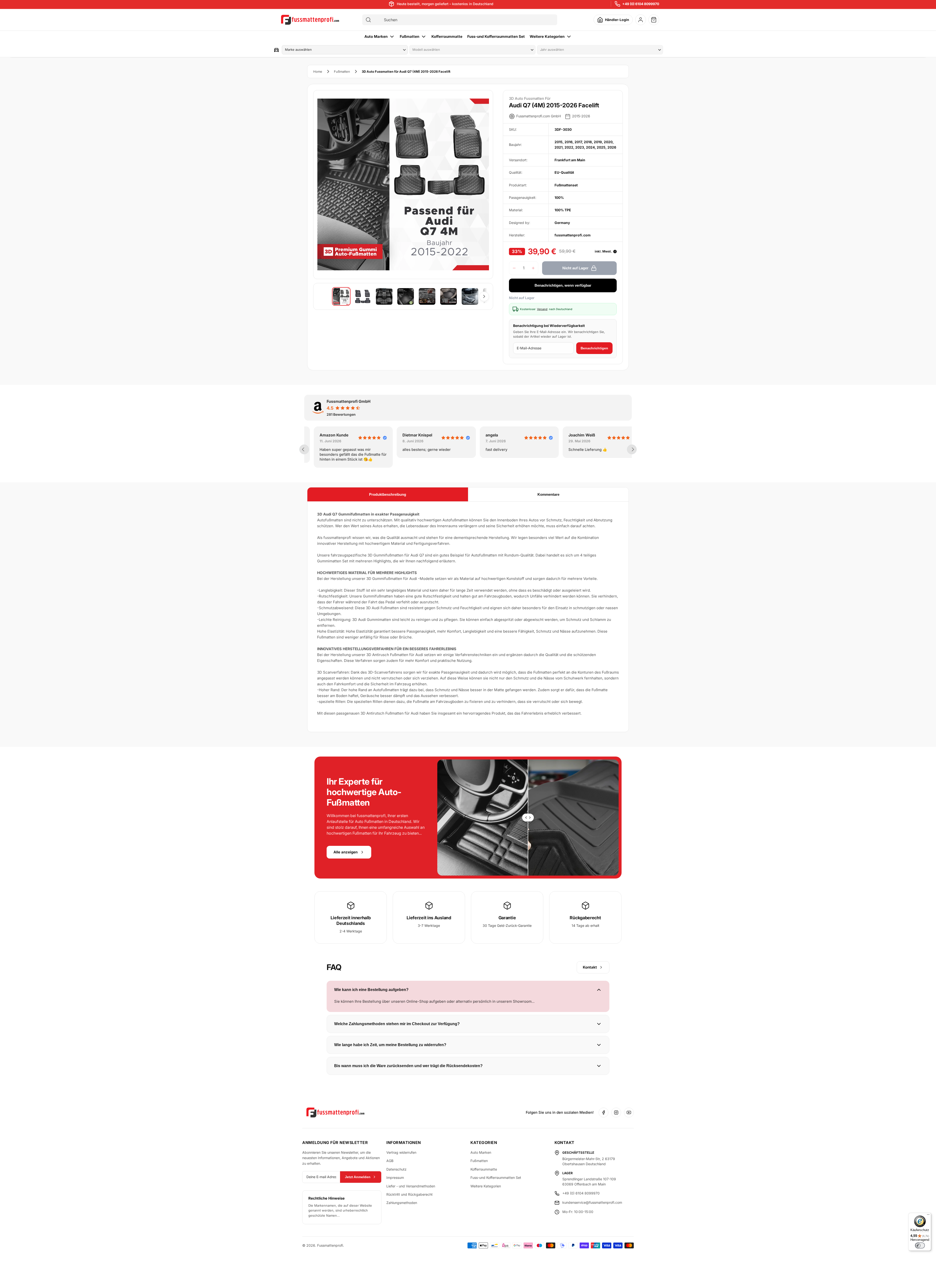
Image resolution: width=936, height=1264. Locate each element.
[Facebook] (603, 1112)
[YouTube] (629, 1112)
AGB (389, 1161)
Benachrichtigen (594, 348)
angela (482, 435)
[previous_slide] (304, 449)
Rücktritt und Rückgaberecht (409, 1194)
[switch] (920, 1245)
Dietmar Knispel (408, 435)
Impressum (395, 1177)
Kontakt (590, 967)
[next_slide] (632, 449)
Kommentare (548, 494)
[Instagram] (616, 1112)
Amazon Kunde (324, 435)
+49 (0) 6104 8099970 (640, 4)
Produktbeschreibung (387, 494)
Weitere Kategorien (547, 36)
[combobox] (464, 20)
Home (317, 71)
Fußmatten (409, 36)
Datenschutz (396, 1169)
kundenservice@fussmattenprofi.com (592, 1202)
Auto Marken (376, 36)
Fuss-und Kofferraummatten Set (496, 36)
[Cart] (653, 19)
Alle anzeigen (345, 852)
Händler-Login (617, 20)
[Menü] (928, 1216)
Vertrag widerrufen (401, 1152)
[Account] (640, 19)
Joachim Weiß (572, 435)
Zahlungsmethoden (401, 1203)
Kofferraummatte (446, 36)
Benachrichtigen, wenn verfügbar (563, 285)
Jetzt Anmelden (357, 1177)
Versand (542, 309)
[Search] (368, 20)
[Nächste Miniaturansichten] (484, 296)
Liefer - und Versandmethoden (410, 1186)
